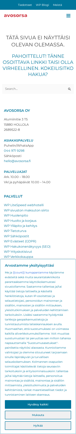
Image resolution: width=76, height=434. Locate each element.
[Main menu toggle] (68, 15)
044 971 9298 (14, 150)
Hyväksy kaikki (38, 404)
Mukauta (38, 415)
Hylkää (38, 425)
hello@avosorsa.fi (17, 161)
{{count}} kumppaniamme (30, 272)
